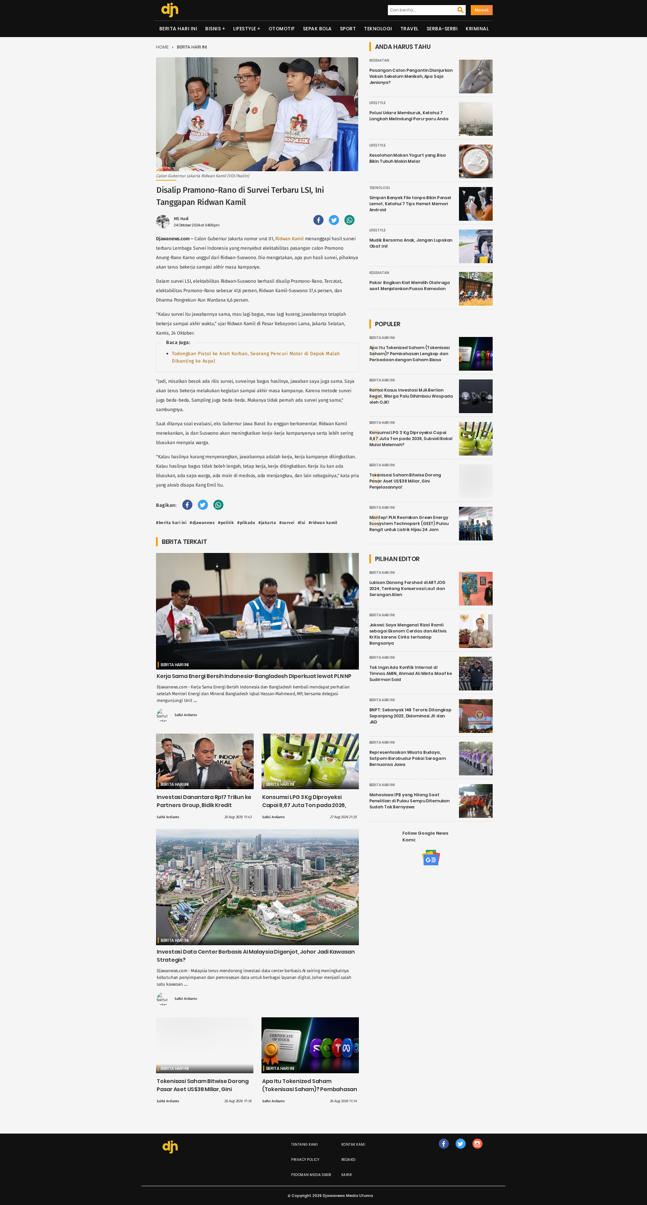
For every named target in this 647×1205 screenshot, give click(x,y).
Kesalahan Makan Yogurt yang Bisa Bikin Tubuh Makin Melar (407, 158)
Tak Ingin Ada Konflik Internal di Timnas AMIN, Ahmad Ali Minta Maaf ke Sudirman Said (410, 673)
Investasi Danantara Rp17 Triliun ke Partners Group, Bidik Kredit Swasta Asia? (204, 805)
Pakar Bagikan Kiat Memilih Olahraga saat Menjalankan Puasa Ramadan (409, 285)
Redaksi (348, 1159)
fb (444, 1150)
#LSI (301, 522)
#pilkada (246, 522)
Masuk (482, 10)
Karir (346, 1174)
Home (162, 47)
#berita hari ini (171, 522)
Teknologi (378, 28)
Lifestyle (244, 28)
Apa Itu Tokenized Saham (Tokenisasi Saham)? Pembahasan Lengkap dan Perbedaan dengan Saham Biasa (309, 1093)
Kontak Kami (353, 1144)
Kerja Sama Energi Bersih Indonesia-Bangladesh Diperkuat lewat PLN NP (254, 676)
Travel (409, 28)
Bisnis (213, 28)
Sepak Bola (317, 28)
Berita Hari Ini (178, 28)
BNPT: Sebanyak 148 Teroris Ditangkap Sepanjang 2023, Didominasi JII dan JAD (410, 716)
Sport (348, 28)
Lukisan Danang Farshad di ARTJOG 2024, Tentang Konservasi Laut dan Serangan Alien (407, 588)
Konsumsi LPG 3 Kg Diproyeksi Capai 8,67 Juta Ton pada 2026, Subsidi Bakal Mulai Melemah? (304, 805)
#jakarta (267, 522)
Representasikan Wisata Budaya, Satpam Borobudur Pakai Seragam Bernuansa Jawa (407, 758)
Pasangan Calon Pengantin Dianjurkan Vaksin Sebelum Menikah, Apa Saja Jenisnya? (411, 76)
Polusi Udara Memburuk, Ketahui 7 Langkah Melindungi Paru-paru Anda (409, 116)
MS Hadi (181, 218)
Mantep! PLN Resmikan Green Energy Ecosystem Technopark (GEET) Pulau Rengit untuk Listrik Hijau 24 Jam (409, 523)
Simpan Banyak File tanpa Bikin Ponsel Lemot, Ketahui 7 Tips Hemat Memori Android (410, 204)
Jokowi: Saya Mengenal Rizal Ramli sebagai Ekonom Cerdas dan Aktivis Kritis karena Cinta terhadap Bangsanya (407, 634)
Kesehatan (379, 60)
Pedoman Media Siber (311, 1174)
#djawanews (202, 522)
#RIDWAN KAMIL (323, 522)
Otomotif (282, 28)
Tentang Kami (304, 1144)
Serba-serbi (442, 28)
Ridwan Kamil (289, 239)
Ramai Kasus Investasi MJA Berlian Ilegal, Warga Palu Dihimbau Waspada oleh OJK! (411, 396)
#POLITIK (226, 522)
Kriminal (477, 28)
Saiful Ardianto (186, 715)
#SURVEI (287, 522)
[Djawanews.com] (169, 10)
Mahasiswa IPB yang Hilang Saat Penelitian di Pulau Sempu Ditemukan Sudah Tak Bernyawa (409, 801)
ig (477, 1150)
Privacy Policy (305, 1159)
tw (460, 1150)
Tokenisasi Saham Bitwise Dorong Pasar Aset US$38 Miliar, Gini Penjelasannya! (203, 1089)
